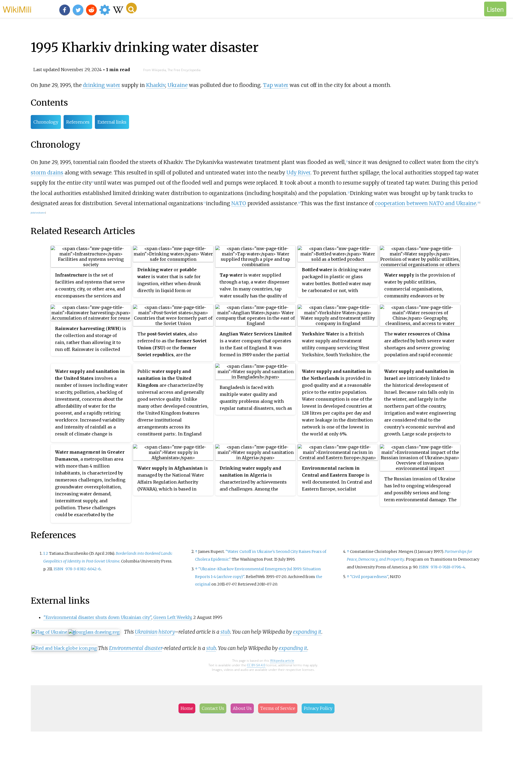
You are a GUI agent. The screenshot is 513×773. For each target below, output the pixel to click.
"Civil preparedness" (369, 576)
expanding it (307, 632)
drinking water (101, 85)
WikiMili (17, 9)
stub (225, 632)
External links (112, 122)
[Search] (131, 8)
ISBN (58, 569)
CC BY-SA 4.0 (256, 665)
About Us (242, 708)
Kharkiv (155, 85)
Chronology (45, 122)
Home (187, 708)
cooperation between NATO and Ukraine (425, 203)
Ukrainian (146, 632)
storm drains (47, 172)
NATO (238, 203)
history (166, 632)
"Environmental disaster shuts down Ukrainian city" (97, 617)
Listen (495, 9)
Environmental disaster (135, 648)
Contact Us (213, 708)
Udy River (298, 172)
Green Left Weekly (172, 617)
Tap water (275, 85)
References (78, 122)
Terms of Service (277, 708)
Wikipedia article (282, 660)
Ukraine (178, 85)
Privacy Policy (318, 708)
